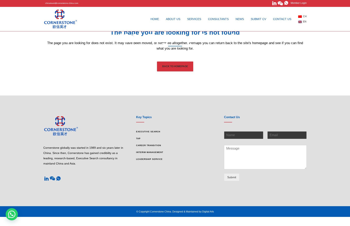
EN (304, 21)
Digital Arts (208, 211)
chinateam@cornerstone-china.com (61, 3)
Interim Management (149, 152)
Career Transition (148, 145)
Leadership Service (149, 159)
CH (304, 16)
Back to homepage (175, 66)
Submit (231, 177)
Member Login (298, 3)
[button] (12, 214)
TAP (138, 138)
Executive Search (148, 132)
